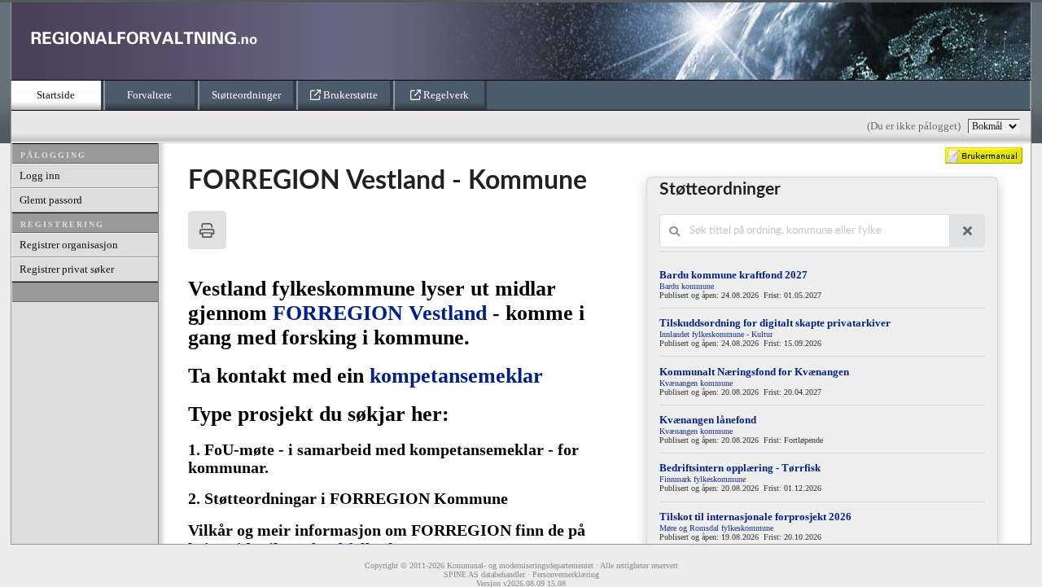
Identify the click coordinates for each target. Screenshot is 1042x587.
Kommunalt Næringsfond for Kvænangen (754, 372)
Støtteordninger (246, 95)
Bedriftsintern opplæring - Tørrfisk (740, 468)
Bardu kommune (686, 286)
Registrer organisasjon (69, 245)
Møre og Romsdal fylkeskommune (716, 527)
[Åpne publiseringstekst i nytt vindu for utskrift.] (207, 230)
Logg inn (40, 175)
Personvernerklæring (565, 574)
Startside (56, 95)
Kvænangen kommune (696, 383)
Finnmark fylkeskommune (702, 479)
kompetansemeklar (456, 376)
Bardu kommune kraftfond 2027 (733, 275)
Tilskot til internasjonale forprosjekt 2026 (755, 516)
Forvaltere (149, 95)
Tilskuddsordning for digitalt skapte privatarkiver (775, 323)
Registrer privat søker (67, 269)
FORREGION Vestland (383, 313)
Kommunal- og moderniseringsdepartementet (520, 565)
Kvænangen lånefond (707, 420)
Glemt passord (51, 200)
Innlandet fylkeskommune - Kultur (716, 334)
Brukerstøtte (349, 95)
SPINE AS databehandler (484, 574)
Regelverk (445, 95)
